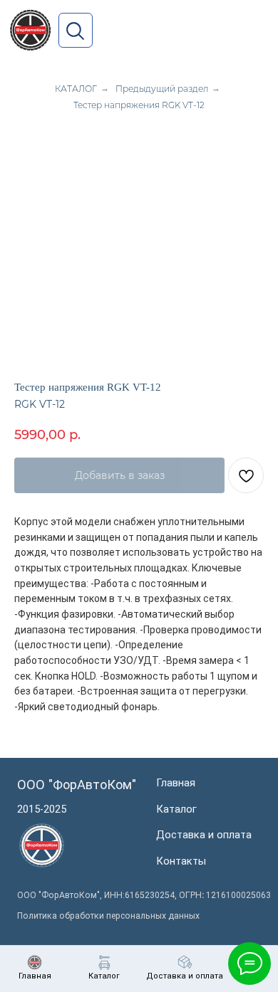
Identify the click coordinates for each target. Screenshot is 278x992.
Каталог (176, 809)
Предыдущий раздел (161, 88)
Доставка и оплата (204, 834)
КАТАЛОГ (76, 88)
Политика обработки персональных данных (108, 916)
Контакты (181, 861)
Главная (175, 782)
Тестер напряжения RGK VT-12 (139, 105)
